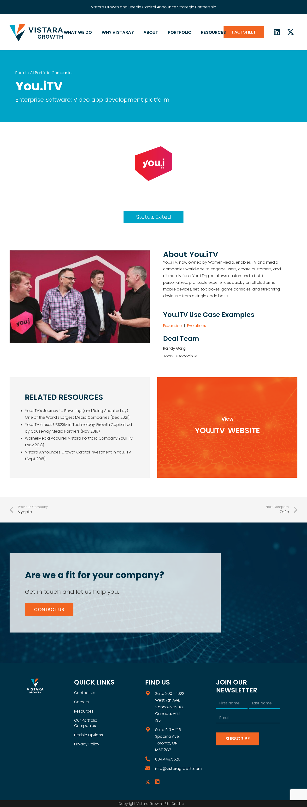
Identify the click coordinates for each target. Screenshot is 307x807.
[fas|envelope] (150, 768)
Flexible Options (88, 735)
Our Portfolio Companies (85, 723)
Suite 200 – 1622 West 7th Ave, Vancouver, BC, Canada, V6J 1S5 (169, 707)
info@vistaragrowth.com (178, 768)
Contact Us (84, 693)
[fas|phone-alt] (150, 759)
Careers (81, 702)
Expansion (172, 325)
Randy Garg (174, 348)
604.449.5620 (167, 759)
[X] (290, 32)
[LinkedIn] (277, 32)
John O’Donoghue (180, 356)
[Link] (227, 427)
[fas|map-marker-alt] (150, 693)
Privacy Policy (86, 744)
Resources (84, 711)
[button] (94, 32)
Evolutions (196, 325)
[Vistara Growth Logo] (36, 32)
